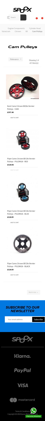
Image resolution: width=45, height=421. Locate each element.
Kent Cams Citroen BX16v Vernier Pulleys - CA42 (20, 107)
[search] (23, 17)
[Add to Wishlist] (32, 117)
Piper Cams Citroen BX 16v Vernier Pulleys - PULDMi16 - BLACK (21, 265)
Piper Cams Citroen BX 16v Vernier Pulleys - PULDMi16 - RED (21, 160)
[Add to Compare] (36, 117)
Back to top (33, 292)
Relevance (16, 59)
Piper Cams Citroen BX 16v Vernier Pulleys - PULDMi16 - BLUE (21, 212)
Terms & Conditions (22, 411)
